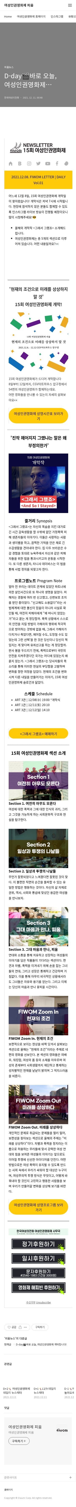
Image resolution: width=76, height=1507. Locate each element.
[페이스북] (57, 163)
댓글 (6, 1408)
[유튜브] (48, 163)
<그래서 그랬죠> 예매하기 (38, 733)
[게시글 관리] (25, 1327)
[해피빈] (66, 163)
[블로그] (20, 163)
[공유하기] (20, 1327)
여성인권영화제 (13, 1485)
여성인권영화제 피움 (19, 5)
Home (8, 16)
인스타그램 (57, 16)
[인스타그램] (29, 163)
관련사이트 (10, 1477)
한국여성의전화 (13, 1491)
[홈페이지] (11, 163)
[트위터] (38, 163)
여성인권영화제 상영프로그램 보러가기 (38, 1207)
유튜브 (72, 16)
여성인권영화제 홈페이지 (31, 16)
